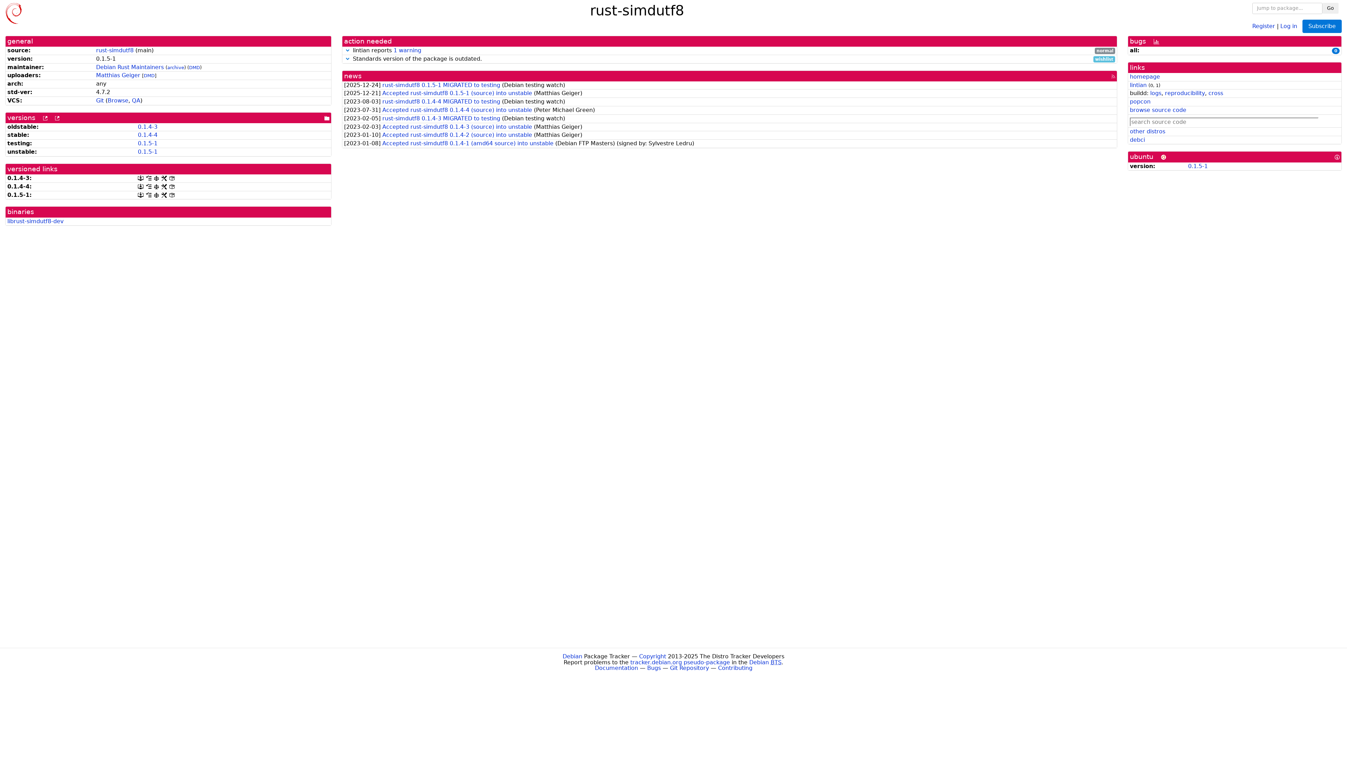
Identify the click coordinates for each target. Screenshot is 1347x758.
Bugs (654, 668)
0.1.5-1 (148, 143)
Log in (1288, 25)
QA (136, 100)
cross (1215, 93)
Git (100, 100)
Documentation (616, 668)
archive (175, 67)
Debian (572, 656)
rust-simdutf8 (115, 50)
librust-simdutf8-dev (35, 221)
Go (1330, 8)
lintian (1138, 85)
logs (1155, 93)
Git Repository (689, 668)
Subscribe (1322, 26)
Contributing (735, 668)
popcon (1140, 101)
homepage (1145, 76)
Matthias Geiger (118, 75)
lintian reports (732, 51)
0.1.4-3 (148, 127)
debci (1137, 140)
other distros (1147, 131)
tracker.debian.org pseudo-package (680, 662)
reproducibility (1185, 93)
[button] (347, 50)
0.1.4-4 (148, 135)
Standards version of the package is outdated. (732, 59)
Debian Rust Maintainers (130, 67)
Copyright (652, 656)
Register (1263, 25)
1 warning (407, 50)
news (353, 76)
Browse (118, 100)
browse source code (1158, 110)
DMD (194, 67)
